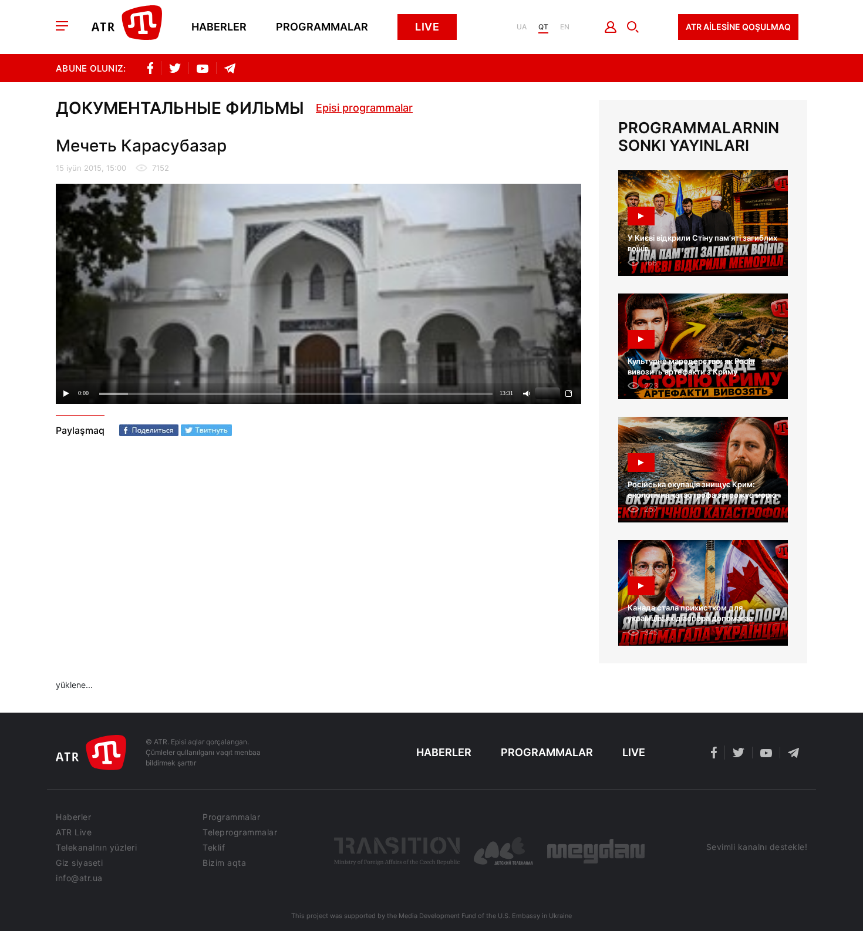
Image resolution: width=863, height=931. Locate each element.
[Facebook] (148, 430)
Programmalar (322, 27)
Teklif (214, 848)
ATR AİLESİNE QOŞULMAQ (738, 27)
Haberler (219, 27)
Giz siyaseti (79, 863)
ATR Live (74, 832)
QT (543, 27)
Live (427, 27)
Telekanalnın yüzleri (96, 848)
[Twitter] (206, 430)
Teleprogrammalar (240, 832)
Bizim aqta (224, 863)
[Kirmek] (611, 27)
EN (564, 27)
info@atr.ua (79, 878)
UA (522, 27)
